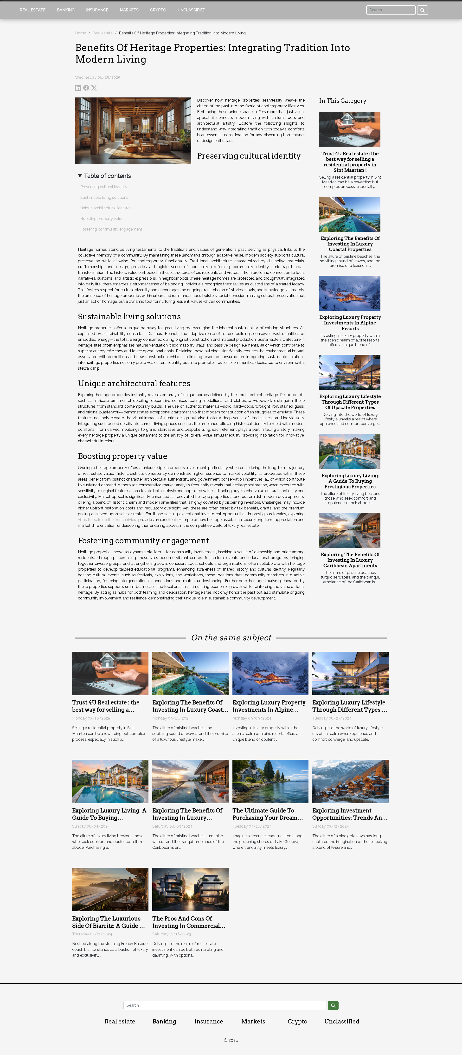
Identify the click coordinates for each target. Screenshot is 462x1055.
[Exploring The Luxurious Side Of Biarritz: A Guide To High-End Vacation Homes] (110, 889)
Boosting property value (101, 218)
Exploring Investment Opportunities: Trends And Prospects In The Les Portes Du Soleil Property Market (349, 821)
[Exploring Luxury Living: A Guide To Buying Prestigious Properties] (349, 451)
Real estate (32, 10)
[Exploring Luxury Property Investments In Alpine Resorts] (349, 293)
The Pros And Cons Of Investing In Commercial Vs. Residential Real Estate (187, 925)
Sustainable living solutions (104, 197)
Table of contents (107, 175)
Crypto (158, 10)
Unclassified (191, 10)
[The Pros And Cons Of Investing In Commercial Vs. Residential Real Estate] (190, 889)
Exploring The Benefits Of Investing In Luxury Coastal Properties (350, 244)
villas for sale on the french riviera (107, 519)
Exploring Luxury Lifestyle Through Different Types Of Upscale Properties (350, 402)
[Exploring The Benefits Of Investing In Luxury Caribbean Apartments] (349, 530)
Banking (66, 10)
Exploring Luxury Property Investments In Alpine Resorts (350, 323)
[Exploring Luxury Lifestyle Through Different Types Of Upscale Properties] (349, 372)
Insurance (97, 10)
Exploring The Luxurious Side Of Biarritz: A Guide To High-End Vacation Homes (109, 925)
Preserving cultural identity (103, 187)
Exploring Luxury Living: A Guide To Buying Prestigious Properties (350, 481)
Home (80, 33)
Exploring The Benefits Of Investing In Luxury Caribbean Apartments (350, 560)
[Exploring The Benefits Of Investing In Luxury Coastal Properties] (349, 214)
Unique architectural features (105, 208)
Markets (129, 10)
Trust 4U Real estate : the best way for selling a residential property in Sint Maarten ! (350, 162)
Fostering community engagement (111, 229)
